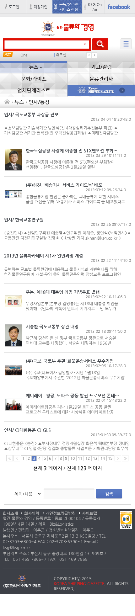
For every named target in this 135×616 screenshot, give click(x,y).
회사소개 (10, 513)
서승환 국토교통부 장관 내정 (52, 326)
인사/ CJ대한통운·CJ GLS (27, 430)
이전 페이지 (17, 458)
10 (72, 458)
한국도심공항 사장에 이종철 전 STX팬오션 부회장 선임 (73, 150)
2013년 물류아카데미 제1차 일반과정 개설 (43, 255)
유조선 (61, 55)
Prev (89, 55)
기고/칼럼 (101, 67)
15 (110, 458)
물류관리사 (101, 79)
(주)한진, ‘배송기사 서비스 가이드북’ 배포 (64, 185)
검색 (109, 493)
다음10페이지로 (125, 458)
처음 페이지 (9, 458)
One (24, 55)
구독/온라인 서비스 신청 (68, 7)
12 (87, 458)
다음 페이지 (118, 458)
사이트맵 (89, 513)
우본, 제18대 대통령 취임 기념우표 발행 (63, 292)
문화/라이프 (33, 79)
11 (80, 458)
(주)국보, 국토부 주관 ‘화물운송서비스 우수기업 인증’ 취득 (73, 361)
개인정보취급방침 (61, 513)
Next (94, 55)
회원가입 (40, 7)
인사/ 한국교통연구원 (24, 219)
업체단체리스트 (33, 90)
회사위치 (31, 513)
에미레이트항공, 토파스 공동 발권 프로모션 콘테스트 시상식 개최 (73, 395)
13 (95, 458)
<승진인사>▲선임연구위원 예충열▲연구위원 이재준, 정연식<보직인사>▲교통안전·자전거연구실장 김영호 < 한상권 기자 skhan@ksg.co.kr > (67, 235)
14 (102, 458)
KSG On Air (95, 7)
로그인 (14, 7)
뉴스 (33, 67)
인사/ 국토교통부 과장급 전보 (31, 114)
